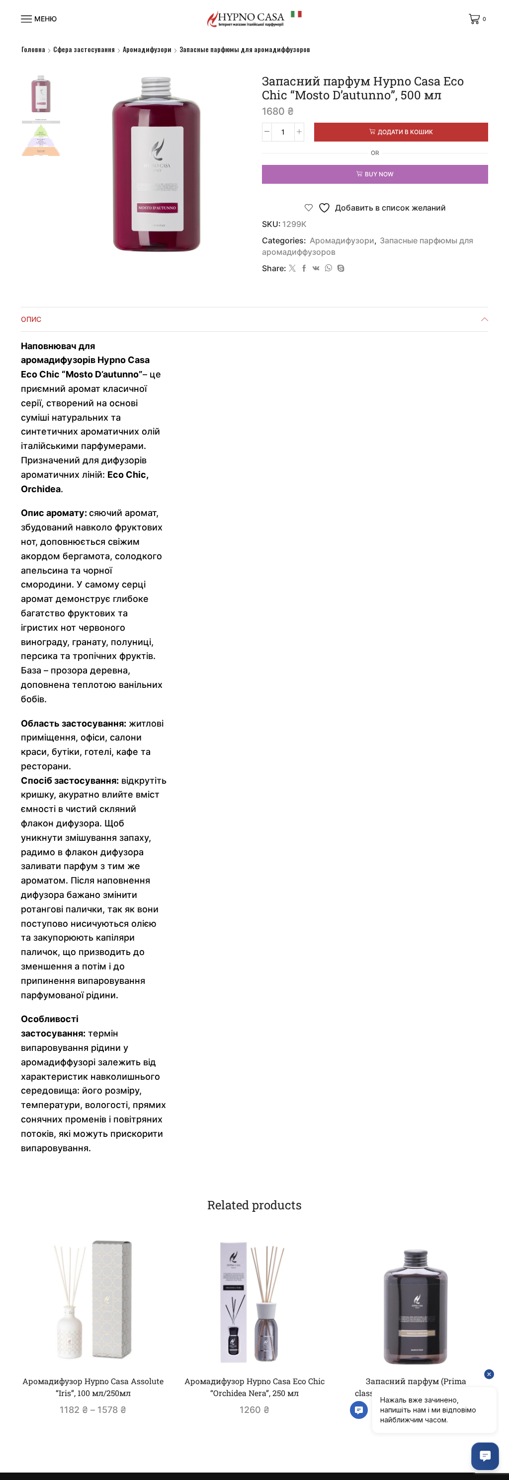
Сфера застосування (84, 49)
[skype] (339, 268)
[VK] (316, 268)
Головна (33, 49)
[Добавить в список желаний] (144, 1351)
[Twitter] (292, 268)
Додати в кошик (405, 132)
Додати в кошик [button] (259, 1351)
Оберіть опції (98, 1351)
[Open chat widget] (485, 1456)
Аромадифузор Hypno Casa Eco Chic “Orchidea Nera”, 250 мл (254, 1387)
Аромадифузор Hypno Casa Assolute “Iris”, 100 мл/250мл (93, 1387)
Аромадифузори (147, 49)
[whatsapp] (328, 268)
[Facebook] (304, 268)
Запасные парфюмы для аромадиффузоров (244, 49)
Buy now (379, 174)
